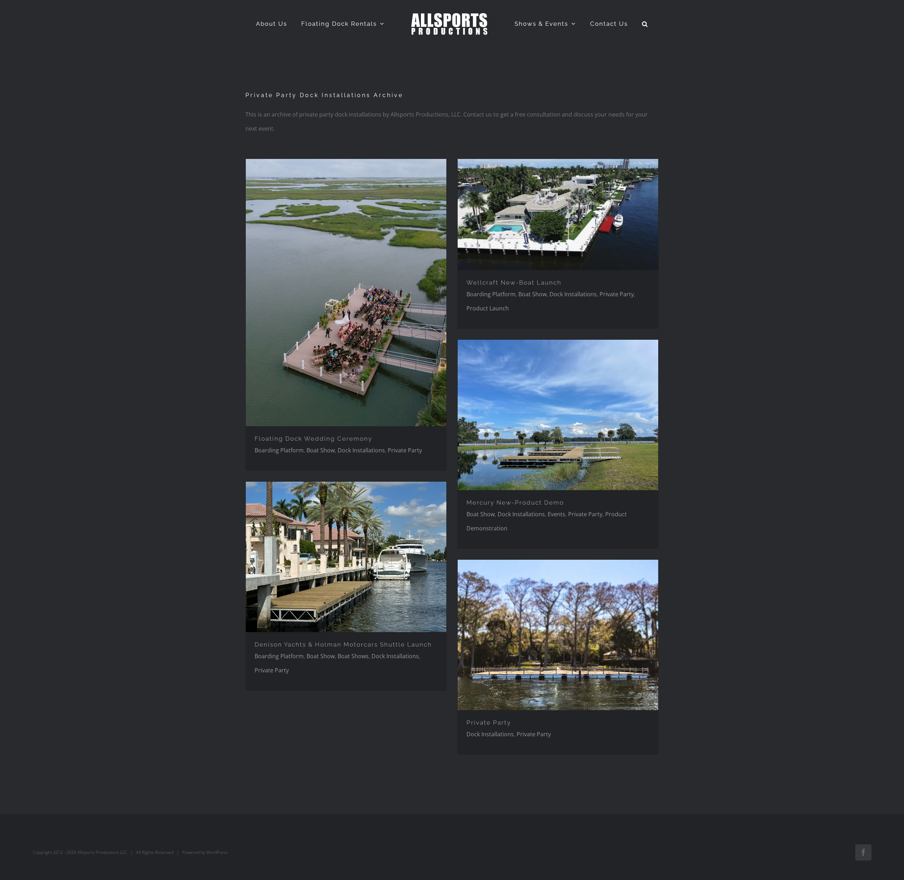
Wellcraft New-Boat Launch (513, 282)
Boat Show (321, 450)
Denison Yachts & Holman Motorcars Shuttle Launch (343, 644)
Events (556, 514)
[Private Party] (346, 293)
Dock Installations (361, 450)
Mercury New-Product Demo (515, 502)
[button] (627, 24)
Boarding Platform (279, 450)
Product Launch (487, 308)
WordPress (217, 852)
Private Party (405, 450)
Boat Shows (353, 656)
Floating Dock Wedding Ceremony (313, 438)
